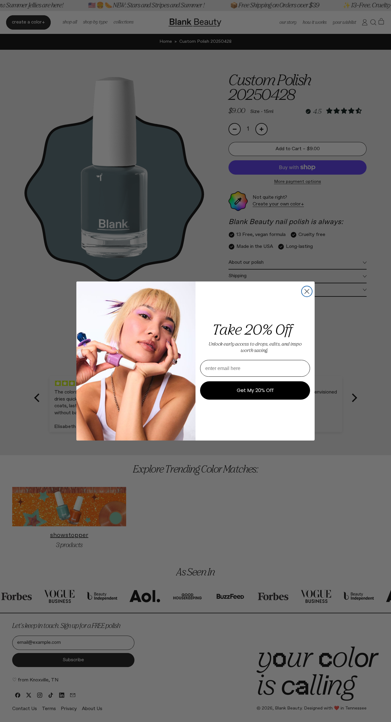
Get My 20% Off (255, 390)
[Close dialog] (306, 291)
